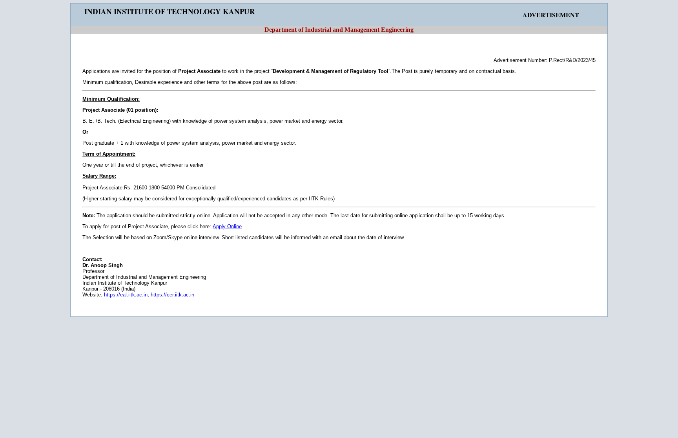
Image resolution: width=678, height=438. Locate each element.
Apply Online (227, 226)
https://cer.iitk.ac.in (172, 295)
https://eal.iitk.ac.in (126, 295)
